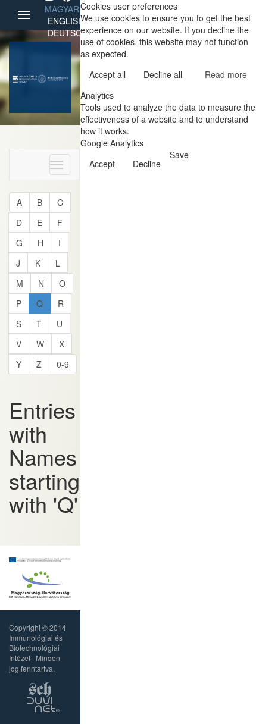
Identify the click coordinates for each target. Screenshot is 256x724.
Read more (226, 74)
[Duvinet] (43, 703)
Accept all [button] (107, 74)
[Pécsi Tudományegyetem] (53, 77)
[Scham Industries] (40, 688)
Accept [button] (102, 164)
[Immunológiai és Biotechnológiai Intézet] (25, 77)
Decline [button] (147, 164)
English (66, 21)
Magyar (62, 9)
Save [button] (179, 155)
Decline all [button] (162, 74)
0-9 (63, 364)
